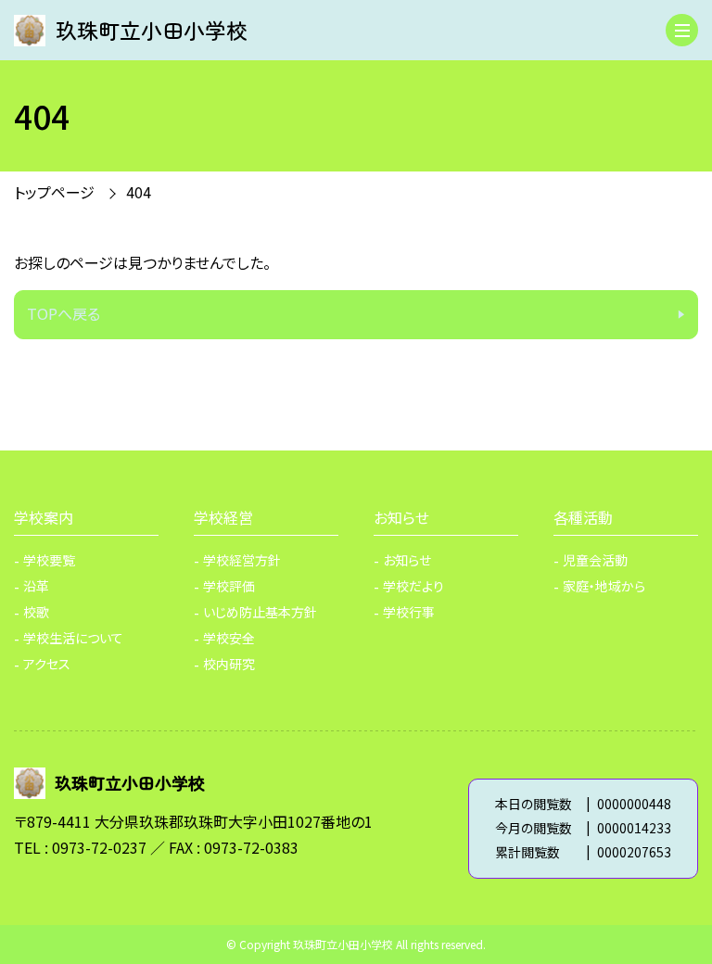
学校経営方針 (242, 560)
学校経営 (223, 517)
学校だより (413, 586)
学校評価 (229, 586)
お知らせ (401, 517)
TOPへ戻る (63, 313)
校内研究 (229, 663)
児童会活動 (595, 560)
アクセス (46, 663)
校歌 (36, 611)
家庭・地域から (604, 586)
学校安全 (229, 637)
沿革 (36, 586)
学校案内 (43, 517)
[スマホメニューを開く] (682, 30)
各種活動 (583, 517)
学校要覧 (49, 560)
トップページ (54, 192)
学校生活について (73, 637)
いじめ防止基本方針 (260, 611)
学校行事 (409, 611)
